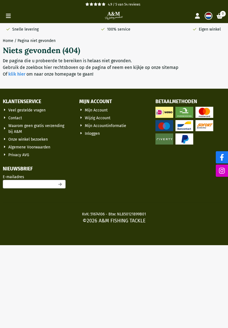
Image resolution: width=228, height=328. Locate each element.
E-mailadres (34, 176)
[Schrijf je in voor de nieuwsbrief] (60, 184)
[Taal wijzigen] (208, 16)
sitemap (170, 67)
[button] (8, 16)
